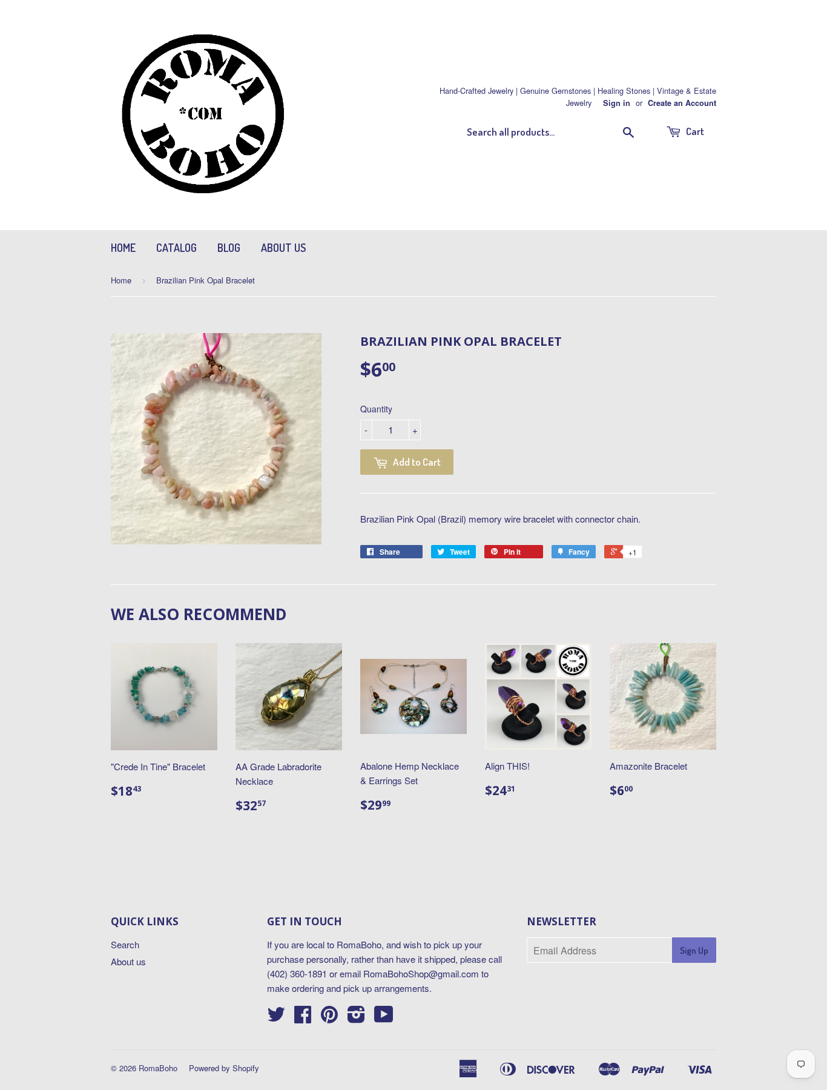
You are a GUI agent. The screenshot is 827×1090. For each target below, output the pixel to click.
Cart (694, 131)
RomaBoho (158, 1068)
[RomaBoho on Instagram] (356, 1017)
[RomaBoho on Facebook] (303, 1017)
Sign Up (694, 950)
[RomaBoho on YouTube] (384, 1017)
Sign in (616, 102)
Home (123, 247)
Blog (228, 247)
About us (283, 247)
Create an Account (682, 102)
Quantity (376, 409)
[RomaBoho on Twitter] (276, 1017)
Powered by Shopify (224, 1068)
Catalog (176, 247)
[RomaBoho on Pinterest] (329, 1017)
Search (125, 944)
